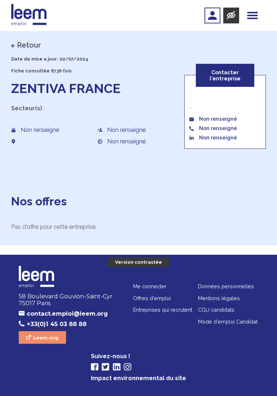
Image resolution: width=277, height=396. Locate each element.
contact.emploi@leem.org (67, 313)
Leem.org (45, 338)
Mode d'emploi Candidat (228, 322)
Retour (29, 45)
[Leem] (29, 15)
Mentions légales (219, 298)
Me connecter (150, 286)
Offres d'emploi (152, 298)
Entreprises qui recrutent (162, 310)
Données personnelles (226, 286)
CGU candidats (216, 310)
